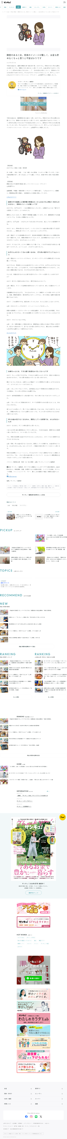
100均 (44, 7)
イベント (36, 943)
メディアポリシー (28, 1123)
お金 (18, 7)
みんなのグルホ (11, 333)
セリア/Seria (21, 937)
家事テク (24, 7)
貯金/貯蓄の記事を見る (33, 755)
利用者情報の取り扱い (38, 1123)
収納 (30, 7)
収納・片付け (8, 1094)
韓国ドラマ (42, 940)
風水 (35, 940)
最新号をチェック (33, 893)
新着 (5, 7)
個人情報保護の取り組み (16, 1129)
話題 (64, 7)
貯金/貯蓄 (13, 12)
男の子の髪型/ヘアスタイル (25, 940)
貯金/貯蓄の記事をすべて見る (27, 646)
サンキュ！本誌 (45, 943)
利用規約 (20, 1123)
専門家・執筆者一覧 (18, 1126)
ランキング (11, 7)
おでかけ (20, 946)
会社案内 (5, 1129)
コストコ (29, 943)
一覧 (47, 791)
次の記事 (57, 511)
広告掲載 (14, 1123)
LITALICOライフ (11, 197)
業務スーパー (21, 943)
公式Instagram (22, 89)
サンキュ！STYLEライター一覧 (32, 1126)
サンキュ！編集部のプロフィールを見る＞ (48, 93)
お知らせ (47, 1123)
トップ (3, 12)
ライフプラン (23, 505)
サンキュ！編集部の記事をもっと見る (33, 495)
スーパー (50, 7)
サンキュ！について (8, 1126)
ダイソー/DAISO (31, 937)
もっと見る (16, 697)
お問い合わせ (6, 1123)
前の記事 (10, 511)
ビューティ (37, 7)
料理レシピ (57, 7)
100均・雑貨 (7, 1099)
